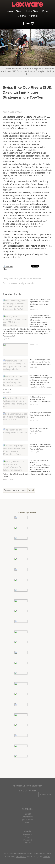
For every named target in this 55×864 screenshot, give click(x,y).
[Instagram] (32, 24)
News (10, 11)
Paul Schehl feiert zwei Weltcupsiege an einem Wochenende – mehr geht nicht (40, 399)
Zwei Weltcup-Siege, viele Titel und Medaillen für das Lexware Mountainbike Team (40, 447)
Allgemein (21, 278)
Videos (28, 842)
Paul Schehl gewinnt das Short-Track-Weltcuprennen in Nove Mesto (40, 415)
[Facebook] (23, 24)
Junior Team (32, 11)
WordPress (21, 856)
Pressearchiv (39, 278)
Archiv (27, 837)
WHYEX (46, 856)
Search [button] (31, 490)
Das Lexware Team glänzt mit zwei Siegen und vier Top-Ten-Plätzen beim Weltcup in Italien (40, 362)
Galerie (22, 15)
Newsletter (27, 834)
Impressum (27, 816)
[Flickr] (27, 24)
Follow (5, 269)
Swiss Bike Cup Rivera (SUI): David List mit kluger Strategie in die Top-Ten (27, 92)
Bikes (45, 11)
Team (19, 11)
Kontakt (33, 15)
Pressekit (27, 840)
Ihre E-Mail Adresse (27, 790)
